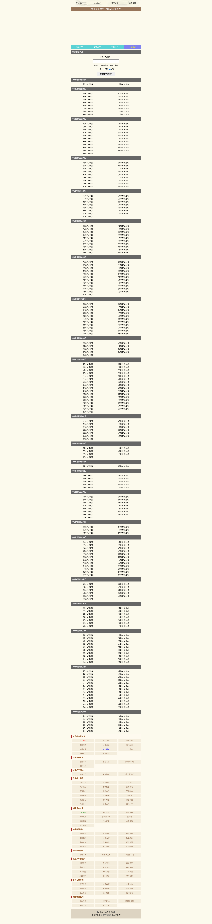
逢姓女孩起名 (123, 208)
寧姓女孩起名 (88, 454)
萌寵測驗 (83, 821)
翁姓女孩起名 (123, 620)
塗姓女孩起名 (88, 599)
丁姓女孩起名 (123, 177)
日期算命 (106, 740)
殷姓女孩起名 (123, 686)
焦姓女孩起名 (88, 322)
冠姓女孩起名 (88, 247)
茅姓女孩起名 (88, 427)
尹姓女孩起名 (88, 689)
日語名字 (129, 804)
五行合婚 (129, 846)
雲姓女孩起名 (123, 707)
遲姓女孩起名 (123, 141)
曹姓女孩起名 (88, 127)
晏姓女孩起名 (88, 674)
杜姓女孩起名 (88, 186)
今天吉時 (129, 884)
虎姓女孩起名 (123, 280)
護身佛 (129, 817)
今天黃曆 (83, 884)
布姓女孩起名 (88, 114)
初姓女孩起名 (88, 147)
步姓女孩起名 (123, 114)
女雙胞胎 (106, 795)
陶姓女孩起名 (88, 590)
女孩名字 (97, 47)
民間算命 (129, 812)
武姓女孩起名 (88, 626)
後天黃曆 (83, 893)
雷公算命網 (96, 915)
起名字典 (129, 800)
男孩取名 (106, 782)
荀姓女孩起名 (123, 662)
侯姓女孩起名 (88, 277)
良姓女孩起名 (88, 385)
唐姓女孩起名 (123, 587)
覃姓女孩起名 (88, 506)
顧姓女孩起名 (88, 244)
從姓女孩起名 (123, 150)
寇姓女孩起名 (88, 349)
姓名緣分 (129, 838)
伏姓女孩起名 (88, 214)
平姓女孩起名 (123, 484)
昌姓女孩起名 (123, 130)
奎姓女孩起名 (88, 355)
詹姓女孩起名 (88, 719)
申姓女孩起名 (88, 554)
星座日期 (129, 876)
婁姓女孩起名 (88, 397)
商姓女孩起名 (88, 548)
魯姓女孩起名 (123, 400)
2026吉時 (83, 876)
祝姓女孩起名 (123, 731)
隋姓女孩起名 (123, 572)
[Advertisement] (106, 28)
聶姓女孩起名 (123, 451)
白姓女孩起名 (123, 93)
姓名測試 (97, 3)
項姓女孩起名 (88, 644)
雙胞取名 (129, 791)
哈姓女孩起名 (88, 262)
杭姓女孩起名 (123, 265)
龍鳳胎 (129, 795)
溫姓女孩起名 (88, 617)
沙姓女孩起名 (88, 545)
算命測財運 (106, 817)
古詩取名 (106, 800)
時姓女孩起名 (88, 563)
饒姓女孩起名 (123, 527)
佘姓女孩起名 (123, 551)
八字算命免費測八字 (106, 912)
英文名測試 (129, 774)
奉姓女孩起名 (88, 211)
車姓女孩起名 (88, 135)
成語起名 (83, 800)
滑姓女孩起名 (88, 286)
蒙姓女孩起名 (88, 430)
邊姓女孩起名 (123, 105)
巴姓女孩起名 (88, 93)
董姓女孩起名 (123, 180)
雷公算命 (79, 3)
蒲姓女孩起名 (88, 487)
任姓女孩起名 (88, 530)
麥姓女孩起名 (88, 424)
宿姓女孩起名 (88, 572)
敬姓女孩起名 (88, 334)
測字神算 (83, 825)
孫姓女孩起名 (88, 575)
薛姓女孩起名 (88, 662)
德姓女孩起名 (88, 172)
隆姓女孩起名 (123, 394)
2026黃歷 (83, 872)
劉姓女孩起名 (88, 391)
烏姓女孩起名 (88, 623)
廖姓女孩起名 (123, 385)
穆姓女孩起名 (88, 439)
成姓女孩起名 (123, 138)
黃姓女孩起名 (123, 289)
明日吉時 (129, 888)
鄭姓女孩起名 (123, 725)
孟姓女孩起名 (123, 430)
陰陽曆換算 (129, 901)
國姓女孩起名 (123, 253)
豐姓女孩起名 (123, 202)
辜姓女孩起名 (123, 238)
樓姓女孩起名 (123, 397)
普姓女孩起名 (123, 487)
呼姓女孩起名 (123, 277)
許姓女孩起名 (88, 659)
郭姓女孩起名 (123, 250)
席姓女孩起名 (123, 635)
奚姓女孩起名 (88, 635)
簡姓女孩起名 (123, 313)
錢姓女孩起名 (123, 500)
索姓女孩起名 (123, 575)
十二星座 (129, 749)
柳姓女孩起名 (123, 391)
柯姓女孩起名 (88, 346)
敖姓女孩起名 (123, 84)
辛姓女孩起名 (123, 650)
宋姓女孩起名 (88, 569)
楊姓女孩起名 (123, 677)
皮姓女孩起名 (123, 481)
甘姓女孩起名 (123, 226)
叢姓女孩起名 (88, 153)
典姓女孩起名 (123, 174)
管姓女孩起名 (123, 244)
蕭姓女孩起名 (123, 647)
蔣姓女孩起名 (123, 319)
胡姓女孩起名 (88, 280)
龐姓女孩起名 (88, 478)
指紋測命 (106, 821)
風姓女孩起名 (123, 205)
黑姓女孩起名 (88, 274)
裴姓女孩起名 (123, 478)
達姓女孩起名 (88, 163)
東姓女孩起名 (88, 180)
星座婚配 (106, 842)
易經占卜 (106, 762)
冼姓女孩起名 (123, 641)
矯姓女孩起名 (123, 322)
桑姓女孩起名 (123, 542)
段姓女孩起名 (123, 186)
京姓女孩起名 (123, 328)
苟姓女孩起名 (88, 238)
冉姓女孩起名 (88, 527)
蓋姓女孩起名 (88, 226)
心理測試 (132, 3)
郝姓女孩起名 (88, 268)
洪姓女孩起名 (123, 274)
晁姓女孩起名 (123, 132)
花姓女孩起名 (123, 283)
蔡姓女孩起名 (88, 124)
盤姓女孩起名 (123, 475)
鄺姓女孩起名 (88, 352)
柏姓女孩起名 (88, 96)
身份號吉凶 (106, 855)
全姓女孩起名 (88, 517)
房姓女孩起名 (123, 199)
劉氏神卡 (83, 766)
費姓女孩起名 (88, 202)
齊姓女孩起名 (123, 497)
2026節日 (106, 876)
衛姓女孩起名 (123, 614)
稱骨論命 (129, 745)
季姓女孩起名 (123, 307)
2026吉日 (129, 872)
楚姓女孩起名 (88, 150)
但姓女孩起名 (123, 166)
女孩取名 (129, 782)
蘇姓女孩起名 (123, 569)
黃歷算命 (129, 740)
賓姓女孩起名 (123, 108)
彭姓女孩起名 (88, 481)
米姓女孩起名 (123, 433)
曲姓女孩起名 (123, 511)
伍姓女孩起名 (123, 626)
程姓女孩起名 (88, 141)
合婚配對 (83, 833)
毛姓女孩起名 (123, 424)
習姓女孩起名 (88, 638)
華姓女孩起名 (123, 286)
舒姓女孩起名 (88, 566)
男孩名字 (79, 47)
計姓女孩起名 (88, 310)
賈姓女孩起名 (88, 313)
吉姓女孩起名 (88, 307)
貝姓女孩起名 (123, 102)
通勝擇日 (83, 867)
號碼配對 (129, 833)
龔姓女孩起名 (123, 232)
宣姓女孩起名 (123, 659)
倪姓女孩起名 (123, 448)
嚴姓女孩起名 (123, 671)
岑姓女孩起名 (123, 127)
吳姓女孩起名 (123, 623)
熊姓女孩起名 (123, 653)
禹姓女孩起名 (123, 698)
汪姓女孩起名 (123, 608)
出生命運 (106, 745)
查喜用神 (106, 753)
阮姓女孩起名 (123, 533)
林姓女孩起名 (88, 388)
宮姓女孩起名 (88, 232)
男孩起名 (114, 47)
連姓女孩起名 (88, 382)
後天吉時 (129, 893)
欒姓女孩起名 (88, 409)
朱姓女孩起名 (88, 731)
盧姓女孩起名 (88, 400)
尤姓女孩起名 (123, 692)
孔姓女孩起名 (123, 346)
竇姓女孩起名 (88, 183)
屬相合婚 (83, 842)
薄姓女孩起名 (88, 111)
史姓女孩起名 (123, 563)
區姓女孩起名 (88, 466)
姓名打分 (83, 774)
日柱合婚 (106, 838)
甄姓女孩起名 (88, 725)
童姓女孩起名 (88, 596)
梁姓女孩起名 (123, 382)
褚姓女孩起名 (123, 147)
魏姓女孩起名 (88, 614)
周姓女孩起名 (123, 728)
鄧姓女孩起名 (123, 172)
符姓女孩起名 (123, 214)
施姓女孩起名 (88, 560)
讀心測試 (106, 901)
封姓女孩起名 (88, 205)
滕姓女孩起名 (123, 590)
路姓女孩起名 (123, 403)
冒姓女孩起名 (123, 427)
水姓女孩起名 (123, 566)
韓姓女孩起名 (88, 265)
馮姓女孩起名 (88, 208)
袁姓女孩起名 (123, 704)
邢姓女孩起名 (88, 653)
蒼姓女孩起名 (123, 124)
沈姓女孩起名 (123, 554)
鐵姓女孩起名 (123, 593)
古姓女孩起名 (88, 241)
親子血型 (83, 753)
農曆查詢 (106, 863)
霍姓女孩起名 (88, 295)
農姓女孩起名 (88, 457)
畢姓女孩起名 (88, 105)
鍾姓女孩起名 (88, 728)
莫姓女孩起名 (123, 436)
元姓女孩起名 (88, 704)
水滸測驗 (129, 821)
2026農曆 (106, 872)
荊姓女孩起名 (88, 331)
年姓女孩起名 (88, 451)
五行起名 (83, 804)
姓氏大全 (83, 782)
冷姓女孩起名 (88, 376)
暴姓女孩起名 (123, 99)
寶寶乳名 (83, 791)
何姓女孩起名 (123, 268)
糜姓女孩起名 (88, 433)
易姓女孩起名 (123, 683)
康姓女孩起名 (123, 343)
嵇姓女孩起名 (88, 304)
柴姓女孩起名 (88, 130)
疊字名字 (106, 791)
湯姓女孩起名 (88, 587)
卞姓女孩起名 (88, 108)
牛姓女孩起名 (123, 454)
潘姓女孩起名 (88, 475)
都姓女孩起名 (123, 183)
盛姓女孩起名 (88, 557)
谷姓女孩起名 (123, 241)
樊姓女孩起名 (123, 196)
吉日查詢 (129, 863)
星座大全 (83, 905)
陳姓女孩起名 (88, 138)
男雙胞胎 (83, 795)
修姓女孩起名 (88, 656)
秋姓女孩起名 (123, 506)
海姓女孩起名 (123, 262)
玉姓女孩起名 (123, 701)
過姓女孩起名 (88, 253)
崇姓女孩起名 (123, 144)
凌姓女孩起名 (123, 388)
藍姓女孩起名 (123, 367)
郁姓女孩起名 (88, 701)
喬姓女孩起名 (88, 503)
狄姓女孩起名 (88, 174)
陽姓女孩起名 (88, 677)
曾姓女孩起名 (88, 716)
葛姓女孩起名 (123, 229)
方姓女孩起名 (88, 199)
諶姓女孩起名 (123, 135)
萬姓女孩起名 (88, 608)
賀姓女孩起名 (123, 271)
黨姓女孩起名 (88, 169)
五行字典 (106, 905)
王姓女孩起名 (88, 611)
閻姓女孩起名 (88, 671)
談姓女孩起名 (88, 584)
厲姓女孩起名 (123, 379)
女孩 (112, 69)
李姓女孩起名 (88, 379)
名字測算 (106, 774)
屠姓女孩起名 (123, 596)
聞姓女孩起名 (88, 620)
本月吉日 (129, 867)
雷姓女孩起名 (123, 373)
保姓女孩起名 (88, 99)
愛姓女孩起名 (88, 84)
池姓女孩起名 (88, 144)
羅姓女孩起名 (123, 409)
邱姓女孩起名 (123, 509)
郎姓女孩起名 (88, 370)
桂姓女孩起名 (88, 250)
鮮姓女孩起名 (88, 641)
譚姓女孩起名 (123, 584)
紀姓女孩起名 (123, 310)
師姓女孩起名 (123, 557)
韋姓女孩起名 (123, 611)
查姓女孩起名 (123, 716)
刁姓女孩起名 (88, 177)
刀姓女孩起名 (123, 169)
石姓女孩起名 (123, 560)
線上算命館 (116, 915)
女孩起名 (132, 47)
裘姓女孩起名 (88, 511)
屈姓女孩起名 (88, 514)
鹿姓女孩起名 (88, 403)
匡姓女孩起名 (123, 349)
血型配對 (83, 846)
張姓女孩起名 (88, 722)
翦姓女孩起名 (88, 316)
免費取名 (129, 787)
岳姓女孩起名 (88, 707)
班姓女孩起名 (123, 96)
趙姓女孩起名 (123, 722)
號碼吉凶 (83, 855)
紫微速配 (106, 833)
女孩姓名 (106, 787)
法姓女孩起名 (88, 196)
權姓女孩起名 (123, 514)
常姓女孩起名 (88, 132)
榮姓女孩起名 (88, 533)
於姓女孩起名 (88, 695)
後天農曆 (106, 893)
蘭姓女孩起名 (88, 367)
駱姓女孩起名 (88, 412)
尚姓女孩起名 (123, 548)
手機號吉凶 (129, 855)
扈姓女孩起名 (88, 283)
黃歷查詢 (114, 3)
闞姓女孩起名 (88, 343)
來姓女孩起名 (88, 364)
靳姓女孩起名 (88, 328)
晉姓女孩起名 (123, 325)
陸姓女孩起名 (88, 406)
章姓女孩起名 (123, 719)
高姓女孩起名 (88, 229)
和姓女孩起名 (88, 271)
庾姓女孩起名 (88, 698)
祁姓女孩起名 (88, 500)
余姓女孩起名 (123, 695)
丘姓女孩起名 (88, 509)
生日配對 (83, 838)
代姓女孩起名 (88, 166)
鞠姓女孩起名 (123, 334)
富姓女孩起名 (88, 216)
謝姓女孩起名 (88, 650)
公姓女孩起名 (88, 235)
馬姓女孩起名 (123, 421)
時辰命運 (83, 749)
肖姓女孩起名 (88, 647)
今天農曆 (106, 884)
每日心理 (106, 812)
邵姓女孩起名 (88, 551)
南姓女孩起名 (88, 448)
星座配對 (129, 842)
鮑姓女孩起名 (88, 102)
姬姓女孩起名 (123, 304)
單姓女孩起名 (123, 545)
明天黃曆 (83, 888)
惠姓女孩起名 (123, 292)
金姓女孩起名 (88, 325)
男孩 (107, 69)
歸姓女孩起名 (123, 247)
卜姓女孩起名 (123, 111)
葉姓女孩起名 (123, 680)
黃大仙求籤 (129, 762)
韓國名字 (106, 804)
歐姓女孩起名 (123, 466)
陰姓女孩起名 (88, 686)
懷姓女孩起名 (88, 289)
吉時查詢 (106, 867)
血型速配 (106, 846)
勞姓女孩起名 (123, 370)
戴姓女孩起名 (123, 163)
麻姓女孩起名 (88, 421)
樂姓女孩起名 (88, 373)
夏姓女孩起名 (123, 638)
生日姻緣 (83, 745)
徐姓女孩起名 (123, 656)
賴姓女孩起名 (123, 364)
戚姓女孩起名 (88, 497)
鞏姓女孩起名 (123, 235)
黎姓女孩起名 (123, 376)
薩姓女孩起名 (88, 542)
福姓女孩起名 (123, 211)
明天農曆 (106, 888)
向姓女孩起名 (123, 644)
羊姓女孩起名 (123, 674)
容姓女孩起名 (123, 530)
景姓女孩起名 (123, 331)
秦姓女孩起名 (123, 503)
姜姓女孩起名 (123, 316)
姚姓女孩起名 (88, 680)
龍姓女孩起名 (88, 394)
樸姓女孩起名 (88, 484)
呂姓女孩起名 (123, 406)
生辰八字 (83, 901)
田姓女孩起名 (88, 593)
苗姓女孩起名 (88, 436)
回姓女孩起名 (88, 292)
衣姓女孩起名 (88, 683)
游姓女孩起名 (88, 692)
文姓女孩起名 (123, 617)
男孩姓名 (83, 787)
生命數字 (83, 817)
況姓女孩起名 (123, 352)
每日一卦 (83, 762)
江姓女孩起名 (88, 319)
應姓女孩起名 (123, 689)
